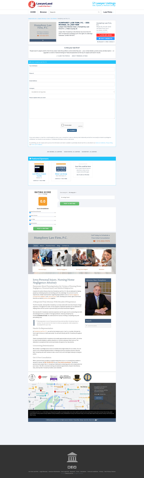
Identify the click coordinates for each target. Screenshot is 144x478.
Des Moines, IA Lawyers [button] (54, 151)
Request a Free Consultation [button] (106, 42)
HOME (33, 12)
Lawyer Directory (42, 18)
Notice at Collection (100, 143)
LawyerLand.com (32, 18)
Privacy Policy (109, 143)
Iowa (48, 18)
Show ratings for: (64, 192)
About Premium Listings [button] (80, 56)
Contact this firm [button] (39, 180)
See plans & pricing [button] (83, 174)
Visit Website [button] (106, 38)
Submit (73, 130)
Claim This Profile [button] (64, 56)
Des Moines (54, 18)
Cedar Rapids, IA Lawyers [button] (72, 151)
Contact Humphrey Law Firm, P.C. (39, 62)
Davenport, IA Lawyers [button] (89, 151)
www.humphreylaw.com (102, 32)
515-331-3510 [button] (106, 35)
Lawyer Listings (105, 3)
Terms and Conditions (36, 144)
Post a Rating (43, 228)
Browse (43, 12)
